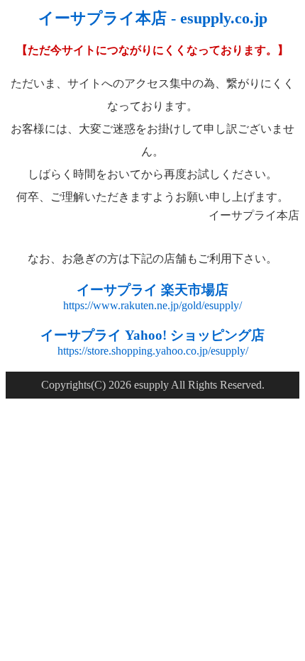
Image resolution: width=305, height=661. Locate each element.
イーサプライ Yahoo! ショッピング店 (152, 335)
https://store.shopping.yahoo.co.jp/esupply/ (152, 351)
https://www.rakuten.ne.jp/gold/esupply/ (152, 305)
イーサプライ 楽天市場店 (152, 289)
